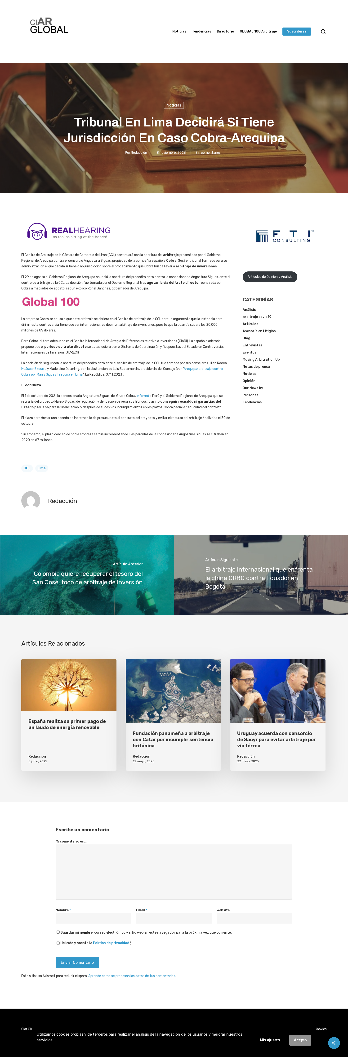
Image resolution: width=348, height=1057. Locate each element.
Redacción (139, 153)
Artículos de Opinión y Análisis (270, 277)
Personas (251, 395)
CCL (27, 468)
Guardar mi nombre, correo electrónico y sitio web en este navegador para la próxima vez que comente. (146, 933)
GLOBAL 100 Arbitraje (258, 31)
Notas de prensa (256, 367)
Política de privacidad (111, 943)
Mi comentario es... (71, 841)
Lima (42, 468)
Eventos (249, 352)
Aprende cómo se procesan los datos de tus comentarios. (132, 976)
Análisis (249, 310)
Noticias (179, 31)
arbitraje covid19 (257, 317)
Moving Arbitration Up (261, 360)
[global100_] (50, 310)
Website (223, 910)
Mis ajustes (270, 1040)
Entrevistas (253, 345)
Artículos (250, 324)
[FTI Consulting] (284, 254)
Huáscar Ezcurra (33, 369)
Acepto (300, 1040)
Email (141, 910)
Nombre (63, 910)
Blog (246, 338)
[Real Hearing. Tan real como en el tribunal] (68, 244)
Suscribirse (296, 31)
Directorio (225, 31)
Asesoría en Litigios (259, 331)
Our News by (253, 388)
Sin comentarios (208, 153)
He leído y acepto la (95, 943)
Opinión (249, 381)
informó (143, 396)
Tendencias (201, 31)
